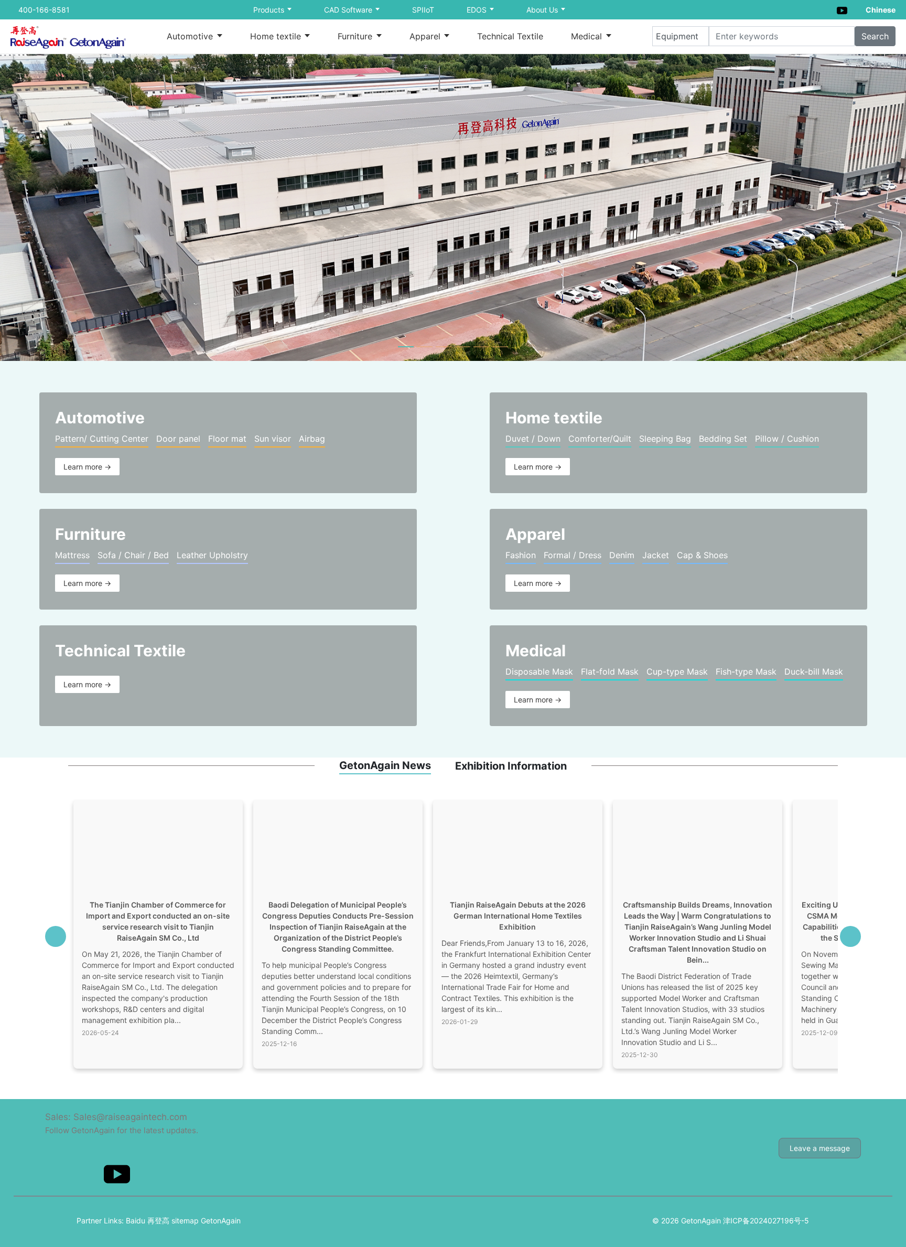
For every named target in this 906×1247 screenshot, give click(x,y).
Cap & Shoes (702, 555)
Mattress (72, 555)
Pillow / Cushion (787, 438)
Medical (588, 36)
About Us (543, 9)
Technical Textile (510, 36)
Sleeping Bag (665, 438)
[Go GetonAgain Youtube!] (842, 9)
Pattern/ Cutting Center (101, 438)
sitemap (185, 1220)
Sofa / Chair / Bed (133, 555)
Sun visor (272, 438)
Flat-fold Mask (610, 671)
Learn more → (87, 466)
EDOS (478, 9)
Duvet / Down (532, 438)
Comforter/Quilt (599, 438)
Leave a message (820, 1148)
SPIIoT (423, 9)
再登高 (158, 1220)
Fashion (520, 555)
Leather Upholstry (212, 555)
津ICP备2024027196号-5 (766, 1220)
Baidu (135, 1220)
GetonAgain (221, 1220)
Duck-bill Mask (813, 671)
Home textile (277, 36)
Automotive (191, 36)
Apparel (426, 36)
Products (269, 9)
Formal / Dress (572, 555)
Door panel (178, 438)
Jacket (655, 555)
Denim (621, 555)
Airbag (312, 438)
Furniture (356, 36)
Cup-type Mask (677, 671)
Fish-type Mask (746, 671)
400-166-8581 (44, 9)
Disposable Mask (539, 671)
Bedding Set (723, 438)
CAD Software (349, 9)
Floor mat (227, 438)
